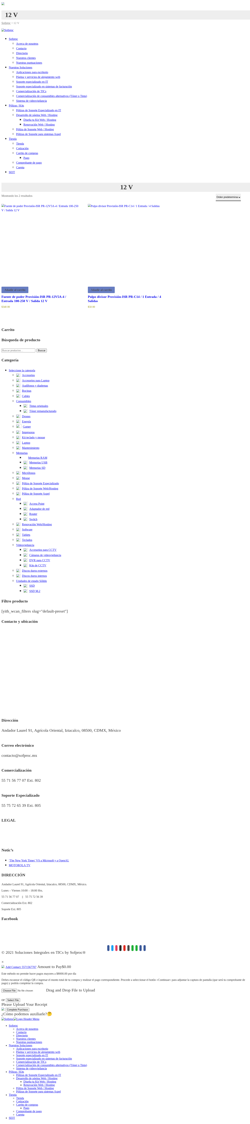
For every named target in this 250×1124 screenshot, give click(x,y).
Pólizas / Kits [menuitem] (16, 1071)
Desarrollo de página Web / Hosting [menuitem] (36, 1078)
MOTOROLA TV (19, 865)
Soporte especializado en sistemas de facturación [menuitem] (44, 1058)
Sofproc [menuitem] (13, 1025)
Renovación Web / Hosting (39, 124)
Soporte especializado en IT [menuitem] (32, 1055)
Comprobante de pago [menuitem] (29, 1111)
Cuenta (20, 167)
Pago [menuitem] (26, 1108)
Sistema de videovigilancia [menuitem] (31, 1068)
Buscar (41, 350)
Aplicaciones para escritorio (32, 72)
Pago (26, 157)
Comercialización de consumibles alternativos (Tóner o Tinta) (51, 96)
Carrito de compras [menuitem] (27, 1104)
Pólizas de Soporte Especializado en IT (38, 110)
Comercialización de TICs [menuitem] (31, 1061)
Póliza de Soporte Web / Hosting (35, 129)
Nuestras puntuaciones (29, 62)
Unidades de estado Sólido (31, 581)
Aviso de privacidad (13, 830)
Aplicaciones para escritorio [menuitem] (32, 1048)
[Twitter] (112, 948)
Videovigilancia (25, 545)
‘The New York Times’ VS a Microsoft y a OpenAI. (39, 860)
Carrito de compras (27, 153)
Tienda (13, 138)
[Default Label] (124, 948)
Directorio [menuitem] (22, 1035)
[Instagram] (116, 948)
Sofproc (6, 23)
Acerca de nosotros (27, 43)
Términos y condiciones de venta (20, 835)
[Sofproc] (7, 30)
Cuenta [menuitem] (20, 1114)
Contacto (21, 48)
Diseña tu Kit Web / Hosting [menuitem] (39, 1081)
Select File (13, 1000)
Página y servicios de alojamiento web (38, 77)
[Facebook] (108, 948)
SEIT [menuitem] (12, 1117)
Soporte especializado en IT (32, 81)
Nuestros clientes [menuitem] (26, 1038)
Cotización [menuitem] (22, 1101)
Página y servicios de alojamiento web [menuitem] (38, 1052)
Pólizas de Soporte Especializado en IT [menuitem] (38, 1075)
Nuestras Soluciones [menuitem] (20, 1045)
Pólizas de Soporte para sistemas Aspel (38, 134)
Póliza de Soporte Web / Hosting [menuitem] (35, 1088)
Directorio (22, 53)
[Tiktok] (120, 948)
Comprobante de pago (29, 162)
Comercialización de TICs (31, 91)
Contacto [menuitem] (21, 1032)
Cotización (22, 148)
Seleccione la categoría (22, 370)
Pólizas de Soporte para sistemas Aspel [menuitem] (38, 1091)
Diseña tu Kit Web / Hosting (39, 119)
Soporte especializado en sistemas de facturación (44, 86)
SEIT (12, 172)
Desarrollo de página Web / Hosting (36, 115)
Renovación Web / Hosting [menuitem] (39, 1084)
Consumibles (23, 401)
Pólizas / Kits (16, 105)
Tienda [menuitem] (13, 1094)
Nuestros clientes (26, 57)
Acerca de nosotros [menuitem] (27, 1028)
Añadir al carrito (14, 289)
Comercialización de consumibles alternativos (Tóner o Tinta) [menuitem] (51, 1065)
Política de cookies (12, 840)
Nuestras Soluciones (20, 67)
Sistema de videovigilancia (31, 100)
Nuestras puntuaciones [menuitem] (29, 1042)
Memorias (22, 453)
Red (18, 498)
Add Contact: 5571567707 (20, 967)
